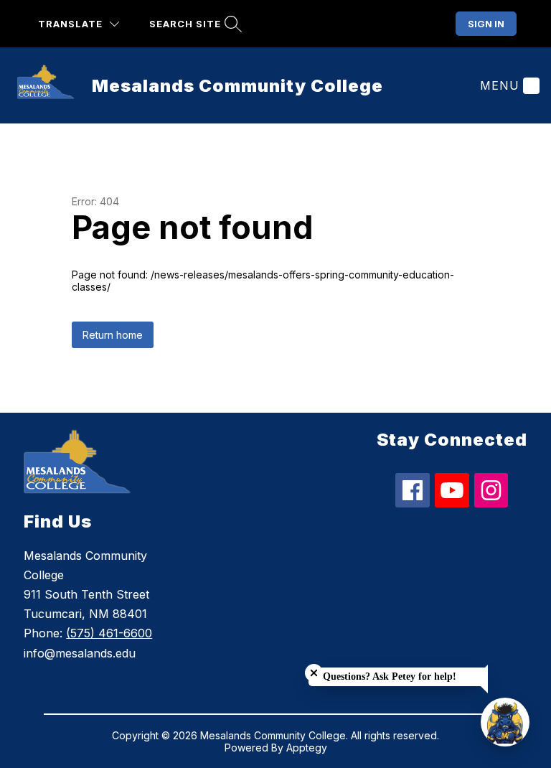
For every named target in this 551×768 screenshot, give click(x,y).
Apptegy (306, 747)
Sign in (486, 23)
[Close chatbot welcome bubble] (314, 673)
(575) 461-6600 (109, 633)
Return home (113, 335)
